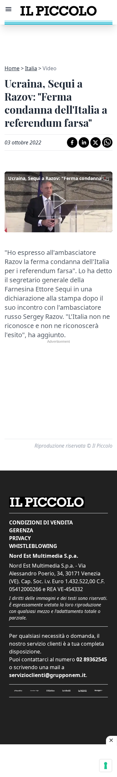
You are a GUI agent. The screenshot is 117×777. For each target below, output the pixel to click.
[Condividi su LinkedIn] (84, 142)
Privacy (20, 538)
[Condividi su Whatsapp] (107, 142)
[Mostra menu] (8, 9)
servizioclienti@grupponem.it (47, 675)
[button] (58, 201)
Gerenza (21, 530)
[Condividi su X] (95, 142)
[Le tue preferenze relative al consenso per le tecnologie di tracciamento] (105, 765)
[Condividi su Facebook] (72, 142)
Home (12, 68)
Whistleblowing (33, 546)
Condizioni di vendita (41, 522)
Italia (31, 68)
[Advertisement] (58, 41)
